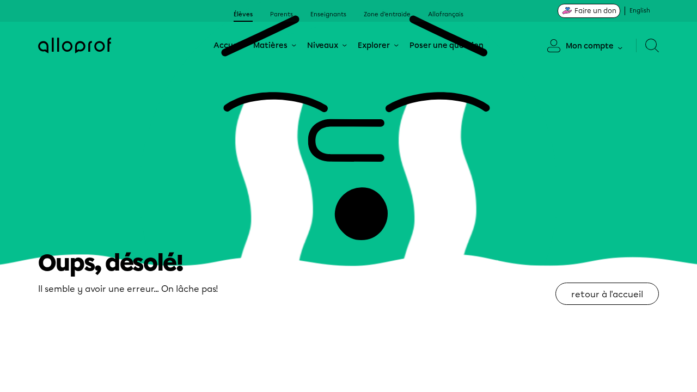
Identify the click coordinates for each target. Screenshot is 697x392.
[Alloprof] (74, 45)
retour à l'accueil (607, 294)
